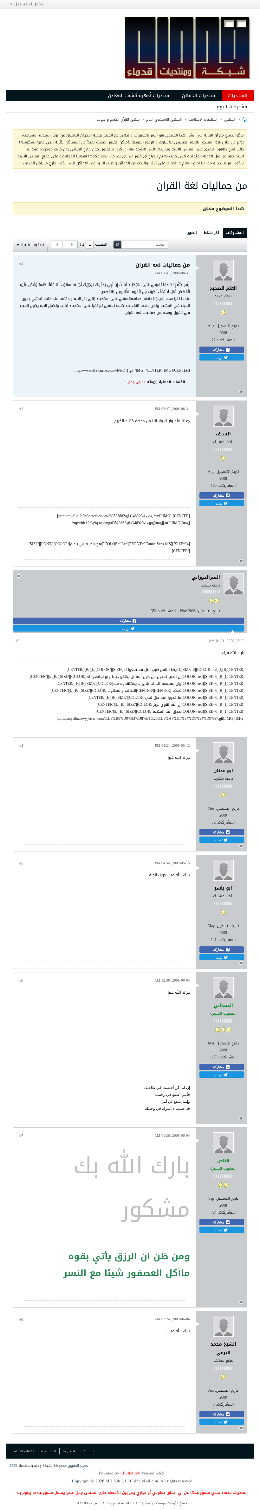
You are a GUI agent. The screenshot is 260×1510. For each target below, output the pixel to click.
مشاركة (219, 350)
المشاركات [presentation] (235, 232)
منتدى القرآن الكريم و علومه (118, 119)
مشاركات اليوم (232, 106)
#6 (21, 980)
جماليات (129, 382)
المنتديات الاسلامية (203, 119)
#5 (21, 863)
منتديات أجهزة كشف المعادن (138, 95)
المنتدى (230, 119)
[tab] (235, 233)
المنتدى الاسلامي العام (164, 119)
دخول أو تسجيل (28, 4)
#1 (21, 263)
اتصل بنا (69, 1451)
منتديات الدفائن (198, 95)
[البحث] (117, 244)
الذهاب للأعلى (24, 1451)
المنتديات (237, 95)
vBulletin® (130, 1473)
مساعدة (87, 1451)
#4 (21, 745)
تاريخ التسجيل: (227, 325)
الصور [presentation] (192, 232)
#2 (21, 409)
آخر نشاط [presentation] (211, 232)
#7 (21, 1135)
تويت (219, 357)
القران (141, 382)
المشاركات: (226, 339)
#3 (17, 641)
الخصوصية (48, 1451)
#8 (21, 1319)
